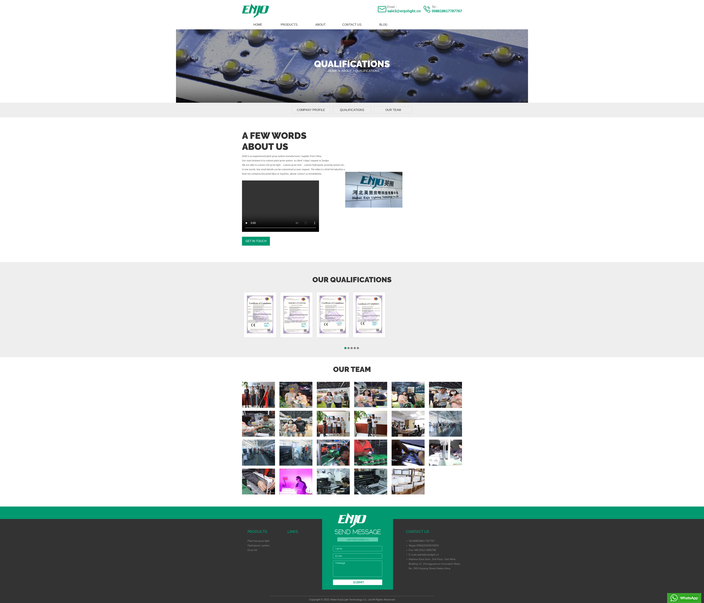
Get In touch (256, 241)
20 (258, 423)
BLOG (383, 24)
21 (296, 423)
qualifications (367, 70)
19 (258, 394)
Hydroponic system (258, 545)
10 (296, 452)
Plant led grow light (258, 540)
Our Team (408, 423)
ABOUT (320, 24)
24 (370, 394)
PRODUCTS (289, 24)
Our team (393, 110)
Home (257, 24)
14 (445, 423)
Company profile (311, 110)
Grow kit (252, 550)
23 (408, 394)
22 (445, 394)
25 (333, 394)
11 (258, 452)
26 (296, 394)
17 (370, 423)
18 (333, 423)
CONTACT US (352, 24)
